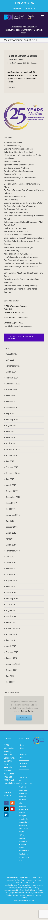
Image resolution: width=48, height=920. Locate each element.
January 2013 (11, 569)
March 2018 (11, 485)
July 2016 (10, 521)
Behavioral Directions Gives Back (18, 152)
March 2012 (11, 592)
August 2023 (11, 390)
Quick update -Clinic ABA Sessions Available (24, 238)
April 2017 (10, 509)
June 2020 (10, 437)
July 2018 (10, 479)
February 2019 (12, 467)
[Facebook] (6, 803)
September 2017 (13, 497)
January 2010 (11, 658)
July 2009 (10, 676)
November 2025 (13, 366)
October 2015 (11, 527)
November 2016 (13, 515)
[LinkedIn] (6, 814)
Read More (11, 88)
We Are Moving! (11, 200)
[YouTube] (12, 809)
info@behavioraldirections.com (18, 326)
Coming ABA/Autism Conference (18, 171)
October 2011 (11, 604)
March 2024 (11, 372)
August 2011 (11, 610)
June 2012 (10, 586)
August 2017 (11, 503)
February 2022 (12, 419)
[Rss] (12, 803)
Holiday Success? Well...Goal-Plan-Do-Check (24, 263)
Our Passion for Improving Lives (18, 260)
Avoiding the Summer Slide (16, 212)
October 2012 (11, 574)
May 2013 (10, 557)
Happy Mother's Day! (13, 142)
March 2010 (11, 646)
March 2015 (11, 533)
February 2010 (12, 652)
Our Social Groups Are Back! (16, 168)
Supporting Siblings (12, 174)
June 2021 (10, 431)
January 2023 (11, 401)
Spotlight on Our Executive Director (19, 165)
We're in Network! (12, 161)
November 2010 (13, 628)
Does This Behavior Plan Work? (18, 235)
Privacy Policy (27, 711)
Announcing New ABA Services (18, 254)
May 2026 (10, 360)
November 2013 (13, 551)
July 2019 (10, 461)
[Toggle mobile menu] (42, 16)
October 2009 (11, 670)
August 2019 (11, 455)
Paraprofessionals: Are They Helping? (20, 285)
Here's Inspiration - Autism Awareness (21, 257)
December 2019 (12, 449)
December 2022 (12, 407)
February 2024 (12, 378)
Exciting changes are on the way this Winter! (23, 203)
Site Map (22, 747)
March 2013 (11, 563)
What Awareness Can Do (15, 196)
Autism (34, 63)
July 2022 (10, 413)
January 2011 (11, 622)
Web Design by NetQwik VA (24, 900)
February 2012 (12, 598)
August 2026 (11, 354)
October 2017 (11, 491)
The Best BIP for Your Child (16, 231)
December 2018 (12, 473)
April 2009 (10, 682)
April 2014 (10, 539)
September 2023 (13, 384)
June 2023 (10, 396)
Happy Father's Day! (12, 145)
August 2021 (11, 425)
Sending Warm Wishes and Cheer (18, 149)
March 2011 (11, 616)
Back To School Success (15, 228)
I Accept (24, 717)
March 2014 (11, 545)
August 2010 (11, 634)
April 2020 (10, 443)
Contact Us (23, 756)
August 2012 (11, 580)
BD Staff (12, 63)
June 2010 (10, 640)
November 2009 (13, 664)
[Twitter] (6, 809)
